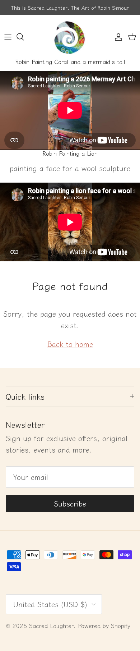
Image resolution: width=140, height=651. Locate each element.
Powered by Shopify (104, 625)
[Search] (24, 37)
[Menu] (8, 37)
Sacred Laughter (51, 625)
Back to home (70, 344)
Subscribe (70, 503)
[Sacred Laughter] (70, 36)
